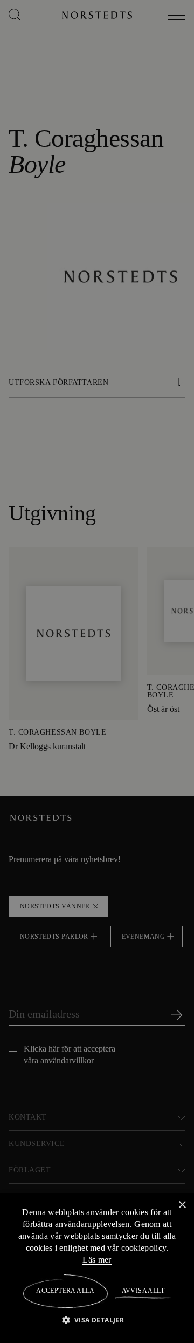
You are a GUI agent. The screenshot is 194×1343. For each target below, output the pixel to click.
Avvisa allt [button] (142, 1290)
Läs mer (97, 1259)
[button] (97, 1319)
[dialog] (97, 671)
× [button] (182, 1204)
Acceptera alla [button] (65, 1290)
